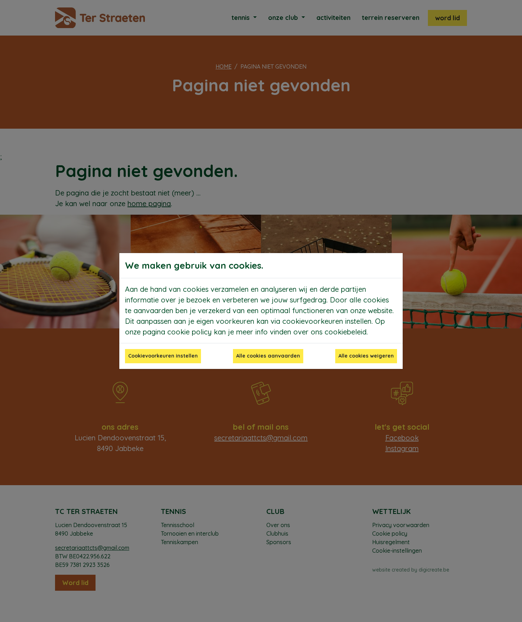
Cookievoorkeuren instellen (163, 356)
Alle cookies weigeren (366, 356)
